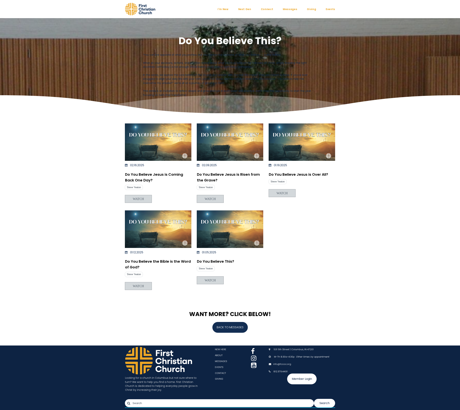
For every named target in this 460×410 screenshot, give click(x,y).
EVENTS (219, 367)
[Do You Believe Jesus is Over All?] (302, 142)
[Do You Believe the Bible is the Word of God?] (158, 229)
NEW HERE (220, 349)
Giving (311, 9)
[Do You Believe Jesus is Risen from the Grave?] (230, 142)
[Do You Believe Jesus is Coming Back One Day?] (158, 142)
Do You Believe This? (215, 261)
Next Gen (244, 9)
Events (330, 9)
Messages (290, 9)
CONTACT (220, 373)
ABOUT (219, 355)
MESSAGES (221, 361)
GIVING (219, 379)
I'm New (223, 9)
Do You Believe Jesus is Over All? (298, 174)
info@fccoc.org (282, 364)
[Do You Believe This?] (230, 229)
